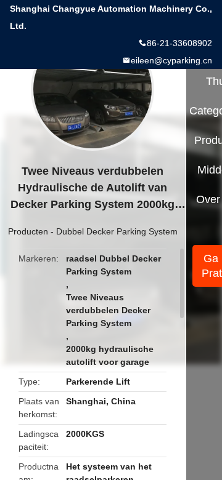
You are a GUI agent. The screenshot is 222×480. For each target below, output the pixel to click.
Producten (28, 231)
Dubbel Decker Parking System (117, 231)
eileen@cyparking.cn (171, 60)
